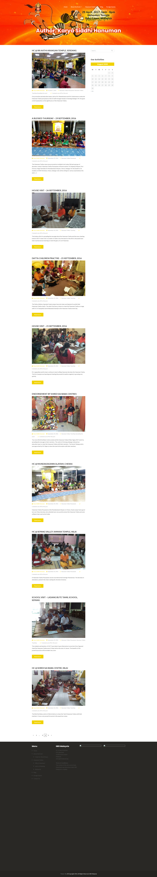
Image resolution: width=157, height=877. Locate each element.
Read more (37, 107)
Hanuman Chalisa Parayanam (66, 90)
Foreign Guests (110, 7)
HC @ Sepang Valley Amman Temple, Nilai (54, 531)
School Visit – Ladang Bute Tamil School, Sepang (55, 598)
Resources (38, 769)
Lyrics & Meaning (40, 766)
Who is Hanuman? (40, 763)
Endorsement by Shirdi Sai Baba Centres (54, 394)
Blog (101, 7)
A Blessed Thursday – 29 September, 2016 (54, 118)
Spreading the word (42, 93)
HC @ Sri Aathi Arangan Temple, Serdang (54, 50)
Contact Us (103, 10)
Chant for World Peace (41, 757)
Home (65, 7)
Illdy (66, 874)
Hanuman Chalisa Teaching (68, 230)
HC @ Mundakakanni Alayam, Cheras (52, 464)
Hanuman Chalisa (90, 7)
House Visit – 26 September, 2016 (49, 190)
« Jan (92, 91)
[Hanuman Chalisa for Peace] (38, 7)
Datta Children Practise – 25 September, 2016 (57, 258)
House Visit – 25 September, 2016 (49, 326)
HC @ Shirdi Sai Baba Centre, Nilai (50, 668)
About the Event (76, 7)
